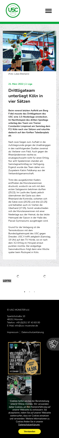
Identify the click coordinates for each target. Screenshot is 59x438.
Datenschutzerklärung (32, 332)
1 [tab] (24, 291)
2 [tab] (29, 291)
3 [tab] (34, 291)
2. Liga (28, 84)
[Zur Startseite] (13, 10)
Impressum (13, 332)
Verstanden (29, 431)
